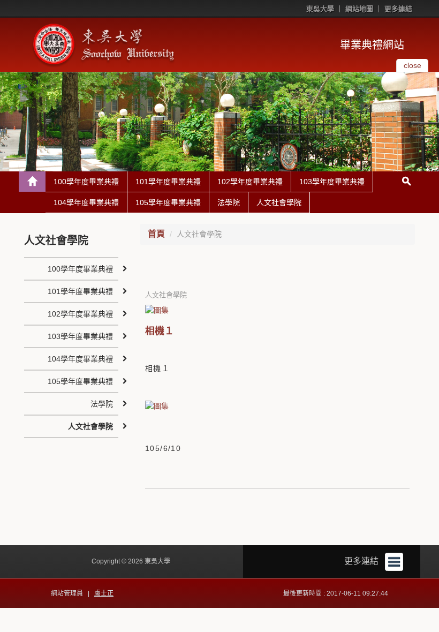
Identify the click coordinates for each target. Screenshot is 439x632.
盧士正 (103, 593)
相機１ (159, 331)
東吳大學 (320, 8)
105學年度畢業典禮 (168, 202)
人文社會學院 (278, 202)
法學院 (228, 202)
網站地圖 (359, 8)
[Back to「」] (32, 181)
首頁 (156, 233)
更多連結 (398, 8)
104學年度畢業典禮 (86, 202)
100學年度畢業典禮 (86, 181)
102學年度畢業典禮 (250, 181)
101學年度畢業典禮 (168, 181)
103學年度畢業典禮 (332, 181)
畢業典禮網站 (372, 45)
